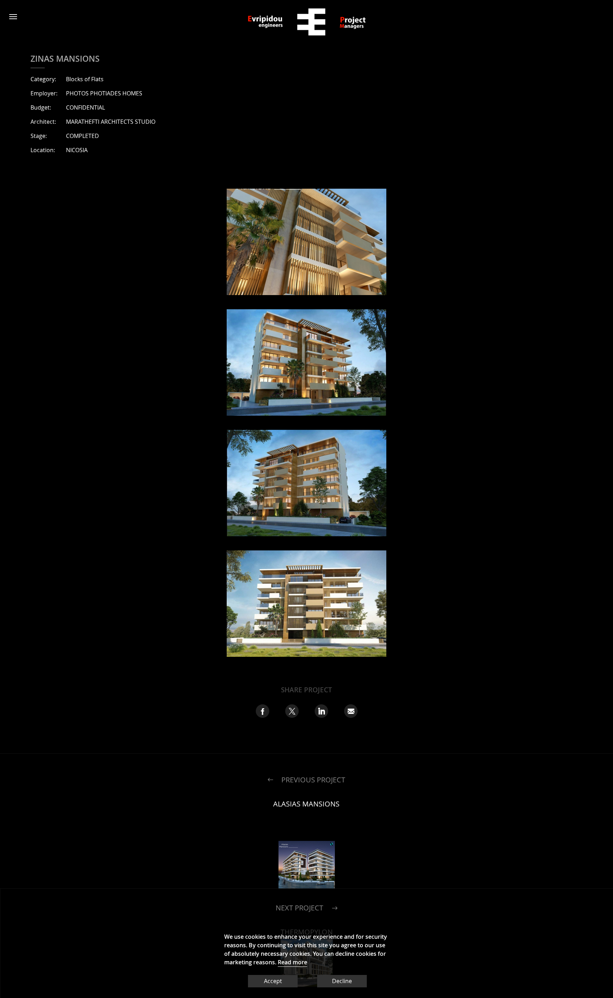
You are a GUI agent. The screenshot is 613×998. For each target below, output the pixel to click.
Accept (273, 981)
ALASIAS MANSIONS (306, 804)
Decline (342, 981)
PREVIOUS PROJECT (313, 779)
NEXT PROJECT (299, 904)
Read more (292, 962)
